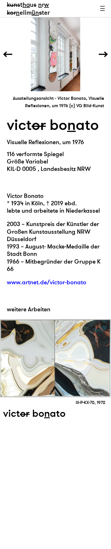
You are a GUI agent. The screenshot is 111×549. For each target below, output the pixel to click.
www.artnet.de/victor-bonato (46, 282)
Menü (102, 8)
